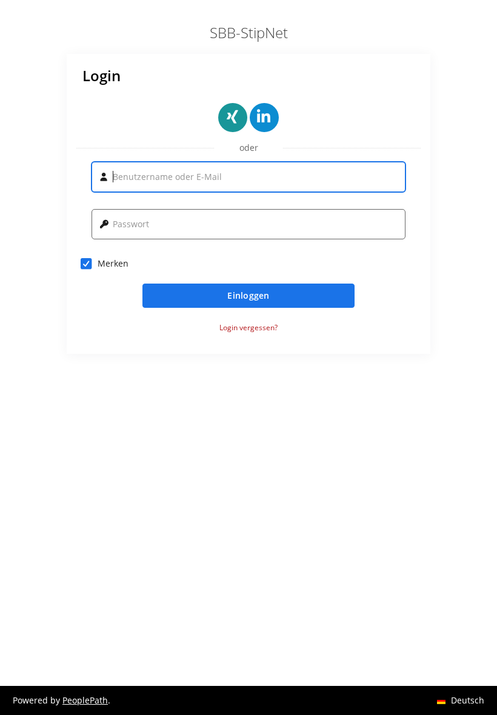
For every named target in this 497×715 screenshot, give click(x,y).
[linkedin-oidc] (264, 117)
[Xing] (232, 117)
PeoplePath (85, 700)
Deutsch (466, 678)
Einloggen (248, 295)
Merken (113, 263)
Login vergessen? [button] (248, 328)
